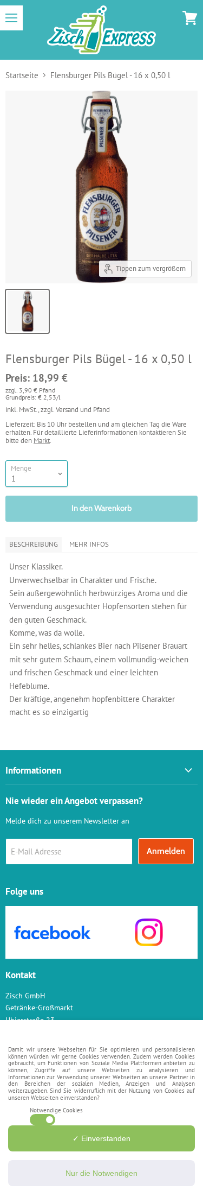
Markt (42, 440)
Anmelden (166, 851)
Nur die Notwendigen (101, 1173)
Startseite (21, 75)
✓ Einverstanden (101, 1138)
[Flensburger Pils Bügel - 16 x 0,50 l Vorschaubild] (27, 311)
